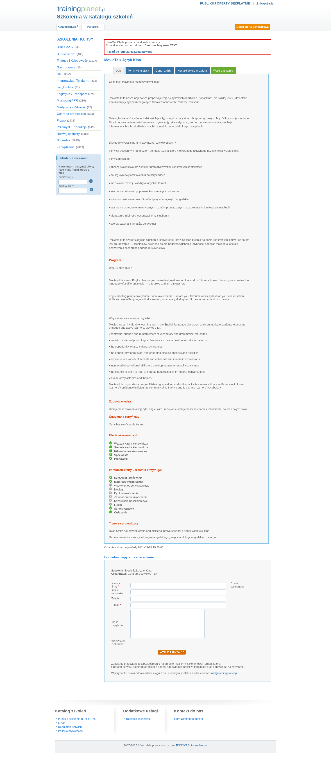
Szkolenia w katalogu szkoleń (95, 17)
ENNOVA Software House (191, 745)
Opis (118, 70)
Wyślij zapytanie (223, 70)
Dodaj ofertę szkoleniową (252, 26)
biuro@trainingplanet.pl (188, 719)
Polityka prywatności (70, 731)
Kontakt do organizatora (192, 70)
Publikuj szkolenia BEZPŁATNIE (77, 719)
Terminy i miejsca (138, 70)
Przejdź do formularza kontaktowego (129, 51)
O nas (61, 723)
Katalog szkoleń (68, 26)
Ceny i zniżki (163, 70)
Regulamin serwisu (70, 727)
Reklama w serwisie (138, 719)
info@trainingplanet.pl (224, 673)
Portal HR (93, 26)
